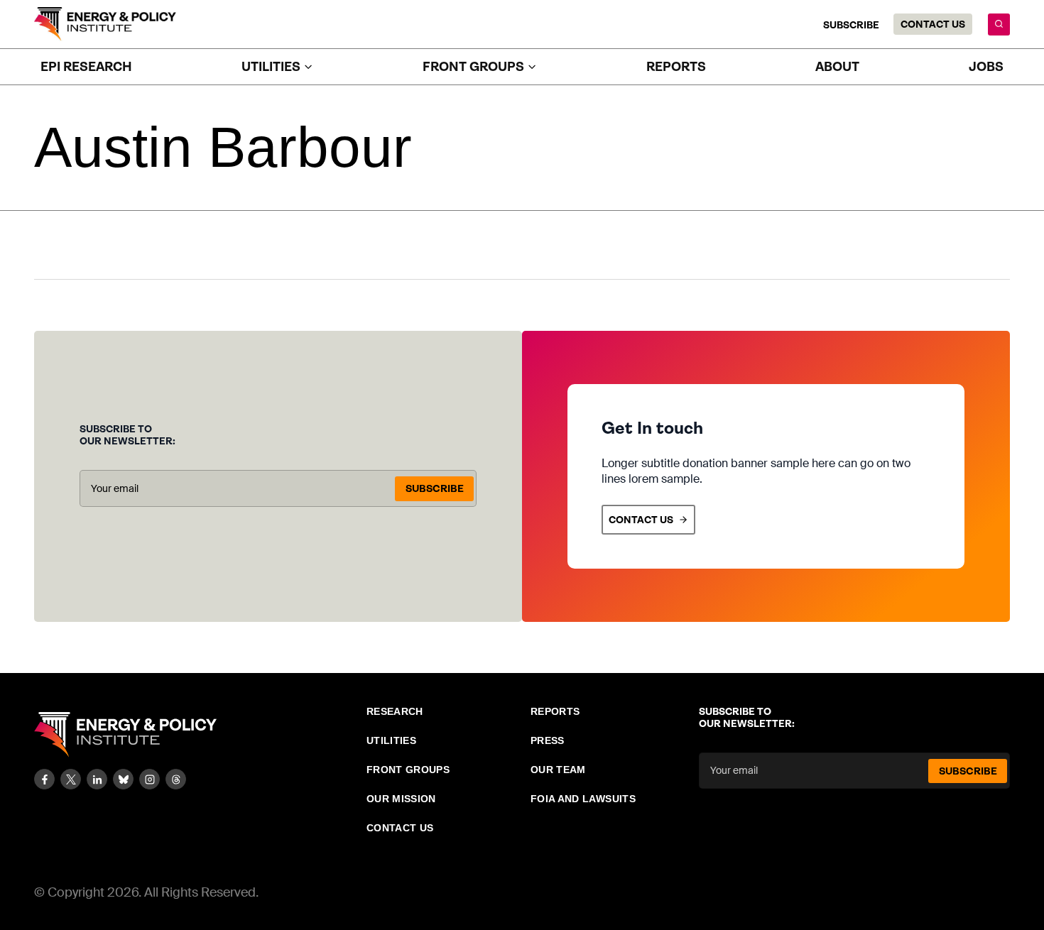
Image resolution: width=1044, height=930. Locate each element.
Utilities (391, 740)
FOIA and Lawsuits (583, 798)
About (837, 67)
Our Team (558, 769)
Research (394, 711)
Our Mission (401, 798)
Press (548, 740)
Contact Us (933, 24)
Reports (676, 67)
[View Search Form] (999, 24)
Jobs (986, 67)
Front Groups (408, 769)
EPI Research (86, 67)
